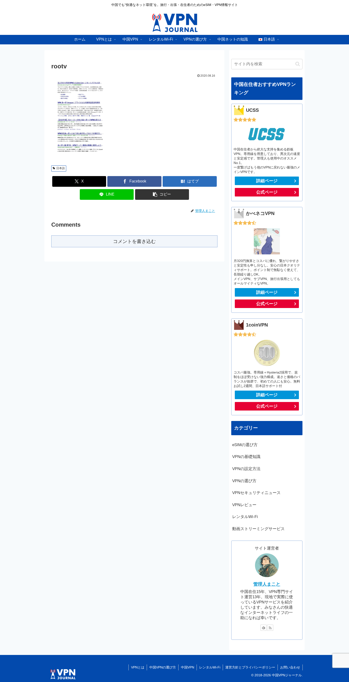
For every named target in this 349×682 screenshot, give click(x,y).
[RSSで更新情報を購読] (270, 628)
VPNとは (137, 667)
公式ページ (267, 192)
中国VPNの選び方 (162, 667)
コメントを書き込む (134, 241)
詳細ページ (267, 180)
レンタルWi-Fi (209, 667)
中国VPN (187, 667)
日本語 (60, 168)
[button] (162, 194)
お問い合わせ (290, 667)
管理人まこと (266, 584)
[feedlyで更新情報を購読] (263, 628)
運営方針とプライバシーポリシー (250, 667)
